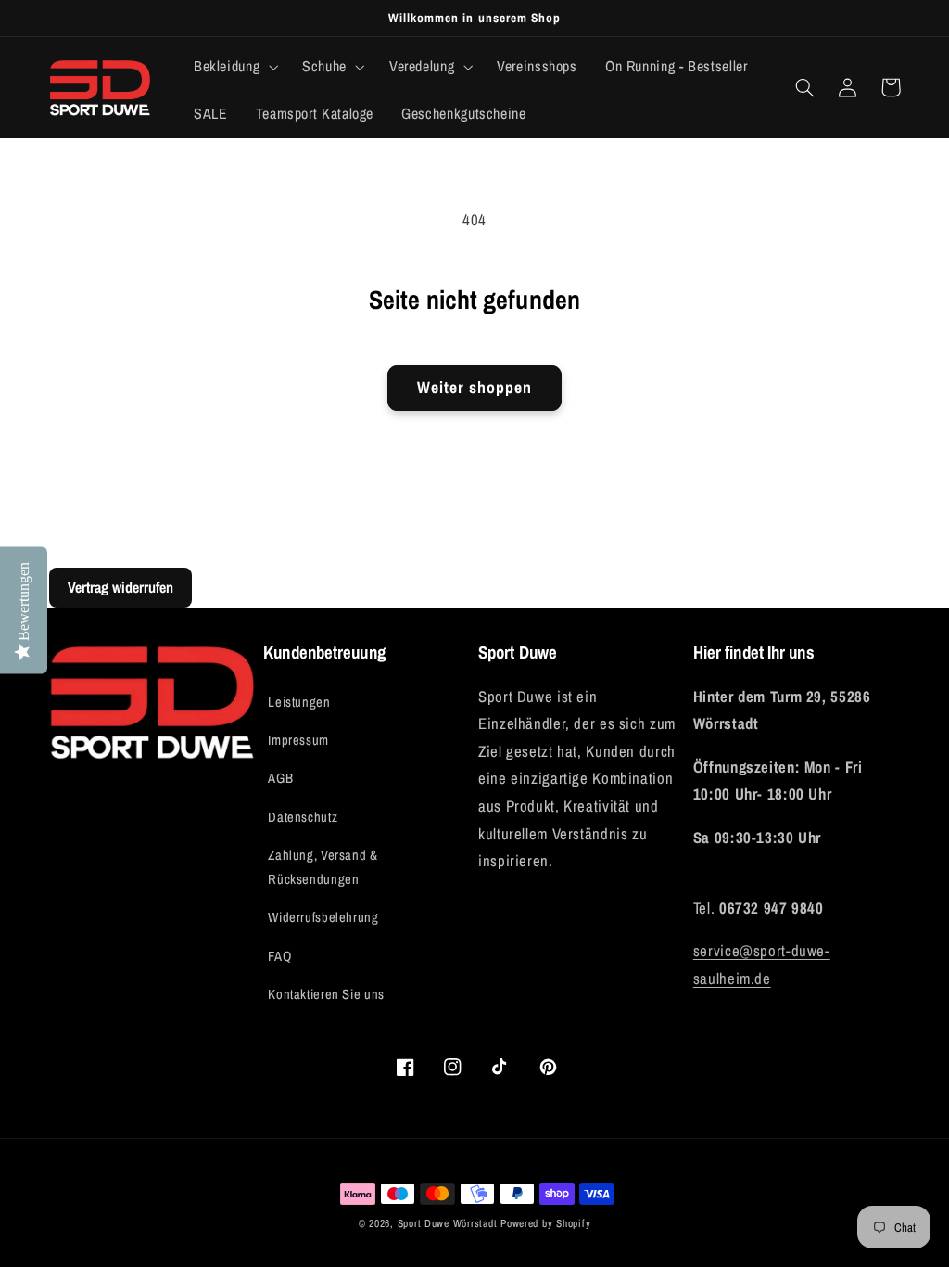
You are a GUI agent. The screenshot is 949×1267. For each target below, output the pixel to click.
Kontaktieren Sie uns (326, 994)
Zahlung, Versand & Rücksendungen (322, 867)
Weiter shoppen (475, 388)
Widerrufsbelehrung (323, 917)
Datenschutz (302, 817)
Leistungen (299, 702)
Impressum (298, 740)
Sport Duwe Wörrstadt (449, 1223)
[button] (233, 66)
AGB (280, 778)
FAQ (279, 956)
